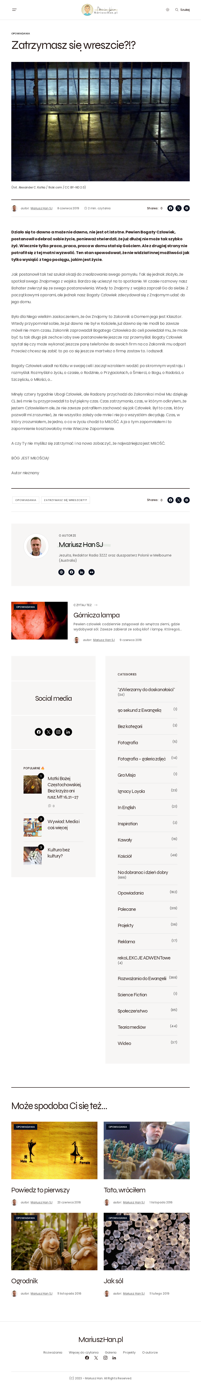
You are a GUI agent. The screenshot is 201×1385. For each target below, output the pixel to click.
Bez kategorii (130, 726)
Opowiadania (20, 33)
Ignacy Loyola (131, 791)
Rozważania (53, 1352)
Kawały (125, 840)
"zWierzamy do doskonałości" (146, 689)
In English (127, 807)
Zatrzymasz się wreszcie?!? (65, 500)
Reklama (126, 941)
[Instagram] (58, 732)
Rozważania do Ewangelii (142, 978)
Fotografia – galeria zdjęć (142, 759)
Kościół (124, 856)
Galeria (110, 1352)
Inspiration (128, 824)
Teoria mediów (132, 1027)
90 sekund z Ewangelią (139, 710)
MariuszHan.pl (100, 1339)
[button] (14, 10)
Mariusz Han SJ (81, 544)
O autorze (150, 1352)
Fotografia (128, 742)
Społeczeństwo (132, 1011)
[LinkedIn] (68, 732)
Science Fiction (132, 995)
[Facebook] (39, 732)
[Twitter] (48, 732)
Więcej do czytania (84, 1352)
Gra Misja (126, 775)
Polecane (127, 909)
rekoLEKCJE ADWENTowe (144, 958)
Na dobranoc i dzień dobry (143, 872)
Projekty (125, 925)
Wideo (124, 1043)
